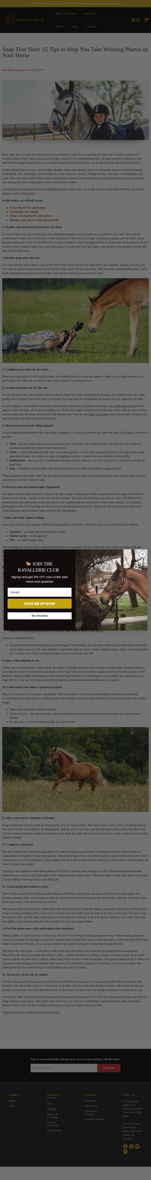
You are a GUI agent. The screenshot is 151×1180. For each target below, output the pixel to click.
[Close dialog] (142, 554)
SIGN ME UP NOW (39, 603)
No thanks (40, 616)
